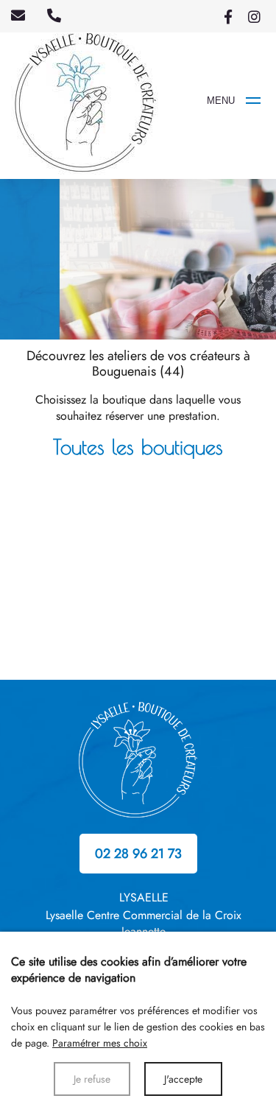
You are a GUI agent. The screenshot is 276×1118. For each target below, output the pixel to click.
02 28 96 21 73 (138, 853)
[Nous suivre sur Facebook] (228, 16)
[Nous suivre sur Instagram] (254, 16)
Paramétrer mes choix (99, 1043)
